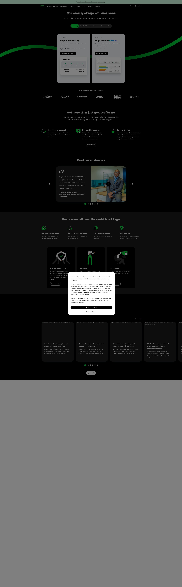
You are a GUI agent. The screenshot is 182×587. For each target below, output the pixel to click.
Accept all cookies (91, 307)
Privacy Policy (85, 294)
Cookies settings (91, 311)
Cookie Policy (74, 294)
